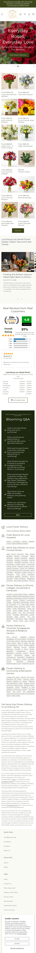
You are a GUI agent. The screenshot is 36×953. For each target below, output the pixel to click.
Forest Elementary (19, 608)
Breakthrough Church (13, 663)
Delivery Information (11, 892)
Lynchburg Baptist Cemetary (17, 576)
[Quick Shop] (20, 14)
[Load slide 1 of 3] (15, 66)
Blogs (6, 867)
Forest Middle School (21, 610)
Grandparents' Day (10, 837)
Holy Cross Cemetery (25, 574)
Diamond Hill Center (14, 679)
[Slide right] (22, 299)
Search (6, 863)
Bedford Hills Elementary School (23, 596)
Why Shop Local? (10, 888)
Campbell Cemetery (21, 562)
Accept (17, 939)
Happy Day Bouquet (25, 146)
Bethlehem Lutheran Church (17, 653)
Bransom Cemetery (21, 560)
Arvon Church (11, 643)
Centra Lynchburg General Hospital (20, 541)
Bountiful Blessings (25, 661)
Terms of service (9, 910)
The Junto (17, 691)
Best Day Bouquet (25, 198)
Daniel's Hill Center (27, 677)
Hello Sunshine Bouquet (6, 121)
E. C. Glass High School (25, 604)
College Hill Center (13, 677)
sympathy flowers (7, 781)
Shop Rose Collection (18, 55)
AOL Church (11, 637)
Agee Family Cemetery (15, 554)
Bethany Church (20, 647)
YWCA (8, 695)
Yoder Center (15, 695)
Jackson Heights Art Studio (16, 681)
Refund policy (8, 901)
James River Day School (23, 621)
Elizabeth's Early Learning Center (18, 606)
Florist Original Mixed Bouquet (26, 121)
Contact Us (7, 884)
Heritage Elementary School (23, 614)
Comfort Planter (24, 172)
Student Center (29, 685)
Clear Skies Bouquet (25, 94)
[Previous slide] (12, 66)
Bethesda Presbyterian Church (20, 651)
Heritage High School (15, 616)
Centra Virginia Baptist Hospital (17, 543)
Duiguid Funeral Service (25, 566)
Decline (17, 943)
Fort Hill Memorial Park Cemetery (17, 570)
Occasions (7, 842)
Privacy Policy (22, 934)
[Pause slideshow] (34, 66)
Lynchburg (15, 531)
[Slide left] (14, 299)
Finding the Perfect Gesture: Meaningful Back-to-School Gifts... (17, 275)
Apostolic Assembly (27, 641)
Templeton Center (13, 687)
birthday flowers (12, 805)
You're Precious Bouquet (7, 198)
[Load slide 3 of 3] (21, 66)
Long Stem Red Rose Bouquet (9, 95)
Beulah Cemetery (21, 558)
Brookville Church (28, 663)
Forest (8, 531)
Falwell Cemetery (12, 568)
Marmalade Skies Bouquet (7, 224)
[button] (25, 14)
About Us (7, 850)
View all (18, 230)
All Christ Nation (20, 639)
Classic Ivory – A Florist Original (7, 147)
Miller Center (18, 685)
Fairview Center (28, 679)
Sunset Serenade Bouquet (24, 224)
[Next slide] (24, 66)
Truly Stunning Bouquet (6, 172)
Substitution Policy (10, 905)
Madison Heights (25, 531)
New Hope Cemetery (21, 580)
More (18, 515)
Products (7, 846)
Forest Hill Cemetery (27, 568)
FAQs (5, 879)
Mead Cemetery (20, 578)
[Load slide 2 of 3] (18, 66)
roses (13, 779)
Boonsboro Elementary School (17, 598)
